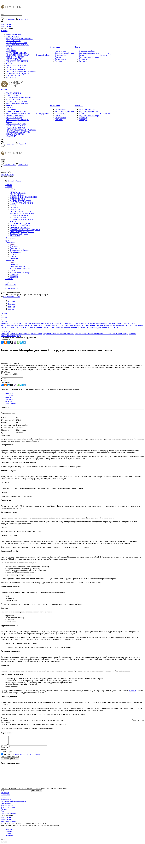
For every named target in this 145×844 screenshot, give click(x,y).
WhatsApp (12, 309)
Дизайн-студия (6, 799)
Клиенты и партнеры (9, 813)
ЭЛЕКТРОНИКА (23, 323)
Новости (4, 797)
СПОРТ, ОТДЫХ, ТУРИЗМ (15, 325)
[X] (11, 342)
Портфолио (14, 264)
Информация (6, 803)
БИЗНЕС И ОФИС (64, 323)
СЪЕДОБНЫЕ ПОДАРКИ (124, 325)
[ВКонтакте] (2, 342)
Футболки (25, 334)
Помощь (4, 809)
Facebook (11, 301)
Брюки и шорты (35, 334)
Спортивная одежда (13, 336)
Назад (12, 189)
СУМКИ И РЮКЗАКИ (59, 325)
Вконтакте (12, 304)
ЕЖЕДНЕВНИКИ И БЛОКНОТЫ (43, 323)
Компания (5, 793)
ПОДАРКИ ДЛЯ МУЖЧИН (24, 327)
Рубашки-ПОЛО (103, 334)
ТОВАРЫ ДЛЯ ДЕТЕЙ (98, 327)
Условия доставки (8, 807)
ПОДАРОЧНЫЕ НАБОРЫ (82, 323)
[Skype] (21, 342)
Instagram (11, 307)
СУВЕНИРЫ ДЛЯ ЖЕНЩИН (96, 325)
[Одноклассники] (5, 342)
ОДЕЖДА (125, 323)
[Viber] (15, 342)
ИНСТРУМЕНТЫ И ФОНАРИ (38, 325)
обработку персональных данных (28, 754)
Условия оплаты (7, 805)
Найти (4, 842)
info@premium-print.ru (11, 297)
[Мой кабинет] (2, 22)
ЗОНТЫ (111, 325)
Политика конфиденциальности (13, 801)
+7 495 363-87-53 (7, 24)
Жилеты (113, 334)
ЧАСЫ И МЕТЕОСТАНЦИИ (104, 323)
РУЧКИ (119, 323)
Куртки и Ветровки (58, 334)
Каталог (13, 191)
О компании (14, 246)
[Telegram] (24, 342)
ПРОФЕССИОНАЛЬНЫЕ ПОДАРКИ (50, 327)
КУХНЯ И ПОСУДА (76, 325)
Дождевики (46, 334)
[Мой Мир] (8, 342)
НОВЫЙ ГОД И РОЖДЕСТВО (77, 327)
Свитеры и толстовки (88, 334)
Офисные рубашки (73, 334)
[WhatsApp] (18, 342)
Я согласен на (22, 754)
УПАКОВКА (113, 327)
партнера (132, 691)
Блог (3, 811)
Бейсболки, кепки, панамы (11, 334)
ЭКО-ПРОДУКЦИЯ (9, 323)
